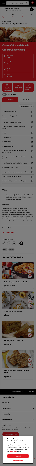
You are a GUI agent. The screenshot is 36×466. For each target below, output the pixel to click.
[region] (18, 450)
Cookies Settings (18, 460)
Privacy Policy (13, 451)
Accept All (18, 456)
